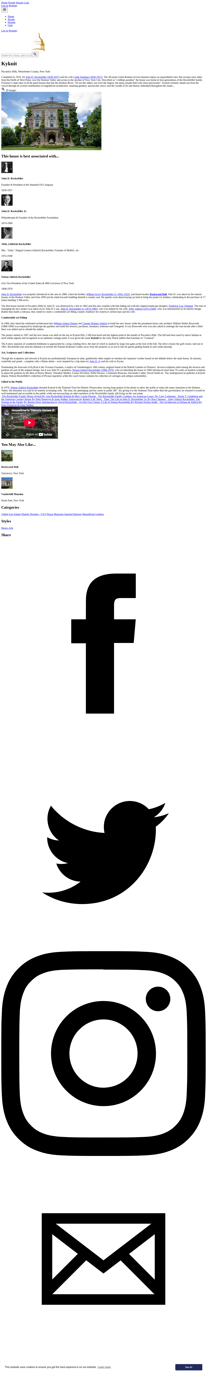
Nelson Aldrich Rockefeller (24, 387)
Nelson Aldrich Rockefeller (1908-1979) (93, 370)
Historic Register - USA (34, 514)
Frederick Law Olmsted (181, 306)
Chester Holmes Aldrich (94, 323)
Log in (4, 5)
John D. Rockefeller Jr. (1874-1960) (79, 308)
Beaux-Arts (7, 528)
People (11, 2)
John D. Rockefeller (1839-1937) (43, 77)
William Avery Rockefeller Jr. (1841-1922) (108, 294)
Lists (26, 2)
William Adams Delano (65, 323)
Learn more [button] (104, 1367)
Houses (19, 2)
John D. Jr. (95, 361)
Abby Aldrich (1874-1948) (142, 308)
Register (13, 5)
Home (4, 2)
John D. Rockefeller (11, 294)
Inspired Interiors (73, 514)
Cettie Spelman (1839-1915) (87, 77)
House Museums (55, 514)
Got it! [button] (188, 1367)
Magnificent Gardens (93, 514)
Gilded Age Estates (11, 514)
